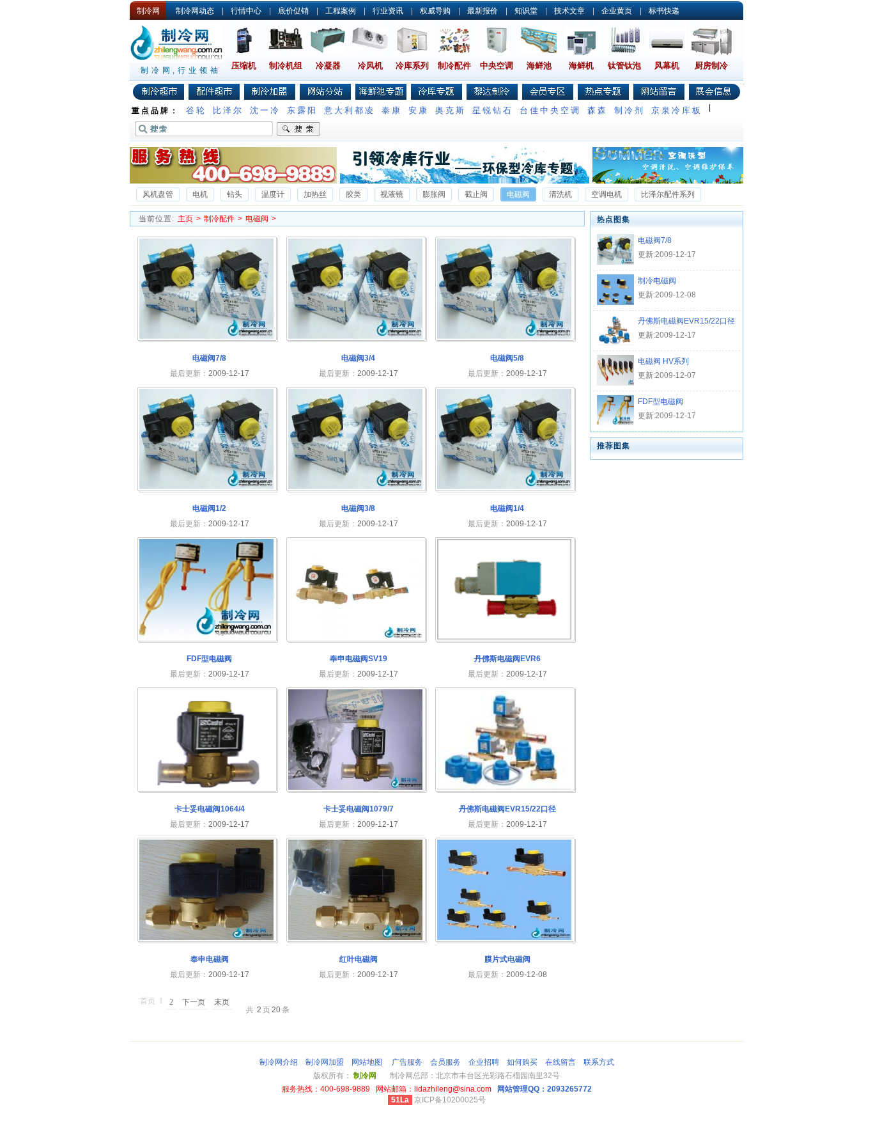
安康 (418, 110)
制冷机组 (285, 65)
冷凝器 (328, 65)
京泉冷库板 (676, 110)
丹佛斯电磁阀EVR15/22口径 (507, 808)
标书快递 (664, 10)
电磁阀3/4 (358, 358)
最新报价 (482, 10)
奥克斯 (450, 110)
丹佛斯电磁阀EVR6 (507, 658)
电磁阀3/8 (358, 508)
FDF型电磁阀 (209, 658)
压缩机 (243, 65)
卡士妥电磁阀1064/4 (209, 808)
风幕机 (666, 65)
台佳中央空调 (550, 110)
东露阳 (302, 110)
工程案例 (340, 10)
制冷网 (148, 10)
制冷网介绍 (278, 1062)
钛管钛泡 (624, 65)
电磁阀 (256, 218)
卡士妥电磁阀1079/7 (358, 808)
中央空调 (496, 65)
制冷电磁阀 (657, 280)
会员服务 (445, 1062)
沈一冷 (265, 110)
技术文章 (569, 10)
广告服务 (407, 1062)
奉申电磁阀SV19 (358, 658)
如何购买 (522, 1062)
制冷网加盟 (324, 1062)
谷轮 (196, 110)
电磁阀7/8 (209, 358)
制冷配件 (454, 65)
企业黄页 (616, 10)
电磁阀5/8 (507, 358)
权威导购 (435, 10)
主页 (185, 218)
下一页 (193, 1002)
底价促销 (293, 10)
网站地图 (367, 1062)
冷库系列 (412, 65)
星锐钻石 (492, 110)
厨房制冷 (711, 65)
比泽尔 (228, 110)
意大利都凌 (349, 110)
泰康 (392, 110)
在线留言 (560, 1062)
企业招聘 (483, 1062)
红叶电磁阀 (358, 959)
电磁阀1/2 (209, 508)
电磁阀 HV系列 (663, 361)
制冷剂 (629, 110)
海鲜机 (581, 65)
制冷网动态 (195, 10)
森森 (597, 110)
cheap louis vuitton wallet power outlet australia (82, 1116)
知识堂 (525, 10)
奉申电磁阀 (209, 959)
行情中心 (246, 10)
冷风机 (370, 65)
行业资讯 (388, 10)
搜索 (298, 129)
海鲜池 (539, 65)
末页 (221, 1002)
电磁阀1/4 (507, 508)
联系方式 (598, 1062)
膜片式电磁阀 (507, 959)
